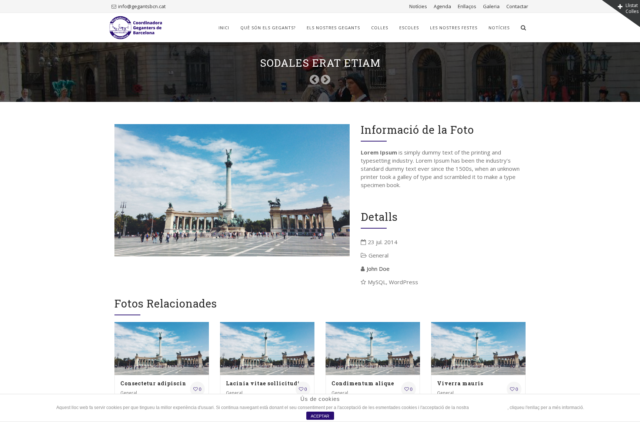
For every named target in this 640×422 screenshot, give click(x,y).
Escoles (409, 27)
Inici (224, 27)
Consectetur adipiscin (153, 383)
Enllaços (467, 6)
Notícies (418, 6)
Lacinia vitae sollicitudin (265, 383)
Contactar (517, 6)
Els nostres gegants (333, 27)
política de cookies (488, 407)
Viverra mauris (460, 383)
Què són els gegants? (268, 27)
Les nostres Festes (453, 27)
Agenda (442, 6)
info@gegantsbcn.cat (142, 6)
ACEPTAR (320, 416)
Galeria (491, 6)
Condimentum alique (362, 383)
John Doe (378, 268)
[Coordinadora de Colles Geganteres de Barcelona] (136, 27)
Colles (379, 27)
